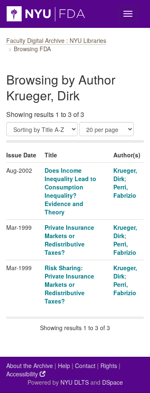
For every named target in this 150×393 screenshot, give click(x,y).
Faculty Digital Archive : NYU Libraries (56, 40)
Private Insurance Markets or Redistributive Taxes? (69, 239)
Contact (85, 365)
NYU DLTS (74, 382)
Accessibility (23, 374)
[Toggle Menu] (128, 14)
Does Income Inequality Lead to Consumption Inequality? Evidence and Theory (70, 191)
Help (64, 365)
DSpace (112, 382)
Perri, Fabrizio (124, 191)
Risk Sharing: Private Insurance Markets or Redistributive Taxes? (69, 284)
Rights (108, 365)
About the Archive (29, 365)
